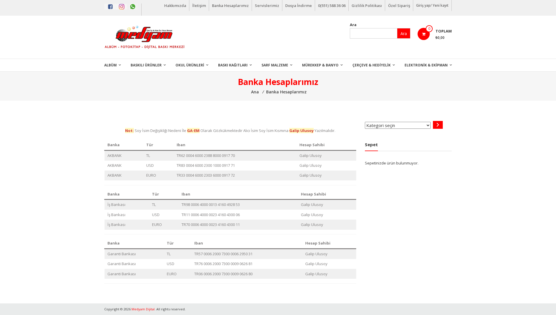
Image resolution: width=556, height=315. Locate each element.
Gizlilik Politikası (367, 5)
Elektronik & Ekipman (426, 65)
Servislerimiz (267, 5)
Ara (353, 24)
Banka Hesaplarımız (230, 5)
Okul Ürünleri (189, 65)
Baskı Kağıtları (233, 65)
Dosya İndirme (298, 5)
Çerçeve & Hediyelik (371, 65)
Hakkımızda (175, 5)
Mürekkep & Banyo (320, 65)
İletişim (199, 5)
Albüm (110, 65)
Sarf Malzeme (274, 65)
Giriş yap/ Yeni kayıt (432, 5)
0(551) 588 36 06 (331, 5)
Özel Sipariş (399, 5)
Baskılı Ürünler (146, 65)
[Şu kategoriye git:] (438, 125)
